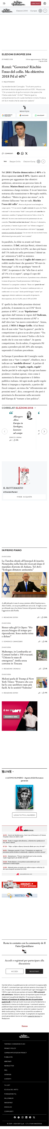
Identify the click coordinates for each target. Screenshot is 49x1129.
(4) (46, 668)
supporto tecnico (34, 1016)
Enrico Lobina (15, 437)
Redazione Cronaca (11, 669)
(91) (46, 693)
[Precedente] (4, 431)
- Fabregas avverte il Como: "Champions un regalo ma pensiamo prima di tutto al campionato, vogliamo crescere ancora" (24, 851)
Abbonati (35, 3)
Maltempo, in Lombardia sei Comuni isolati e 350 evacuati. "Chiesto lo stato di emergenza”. (17, 656)
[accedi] (44, 3)
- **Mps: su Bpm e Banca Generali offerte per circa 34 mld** (24, 846)
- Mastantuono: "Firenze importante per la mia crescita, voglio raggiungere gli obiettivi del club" (22, 857)
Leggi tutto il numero (24, 815)
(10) (17, 440)
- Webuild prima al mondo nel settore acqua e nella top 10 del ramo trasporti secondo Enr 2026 (23, 868)
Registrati (34, 971)
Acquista (24, 497)
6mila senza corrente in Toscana (14, 662)
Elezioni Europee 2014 (16, 54)
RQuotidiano (8, 82)
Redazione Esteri (10, 617)
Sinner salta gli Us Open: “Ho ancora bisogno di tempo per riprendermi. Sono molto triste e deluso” (17, 632)
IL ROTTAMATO (13, 488)
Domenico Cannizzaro (12, 641)
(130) (45, 617)
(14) (46, 641)
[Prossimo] (44, 431)
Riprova (25, 1026)
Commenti (9, 153)
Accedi (14, 971)
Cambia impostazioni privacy (15, 1053)
